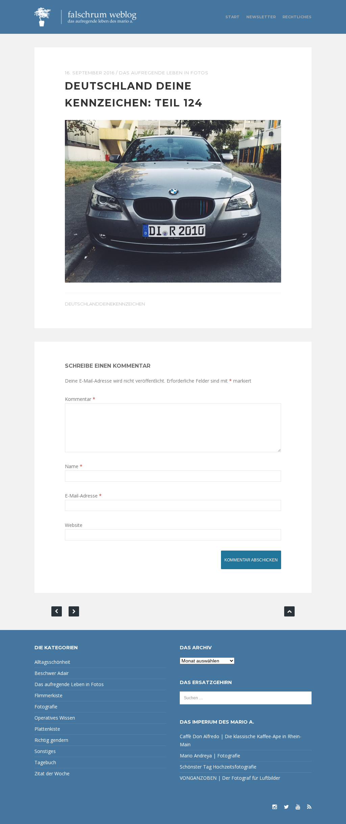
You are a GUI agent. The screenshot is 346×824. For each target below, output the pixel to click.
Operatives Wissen (54, 717)
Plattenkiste (47, 729)
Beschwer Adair (51, 673)
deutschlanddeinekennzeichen (105, 304)
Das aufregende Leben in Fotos (163, 72)
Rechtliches (297, 17)
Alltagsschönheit (52, 662)
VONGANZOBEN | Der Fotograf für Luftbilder (230, 778)
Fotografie (45, 706)
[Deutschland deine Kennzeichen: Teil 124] (173, 200)
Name (73, 466)
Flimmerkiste (48, 695)
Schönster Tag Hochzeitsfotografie (218, 767)
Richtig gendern (51, 740)
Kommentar (80, 399)
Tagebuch (45, 762)
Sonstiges (45, 751)
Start (232, 17)
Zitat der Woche (52, 773)
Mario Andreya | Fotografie (210, 755)
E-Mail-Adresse (83, 495)
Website (73, 525)
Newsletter (261, 17)
